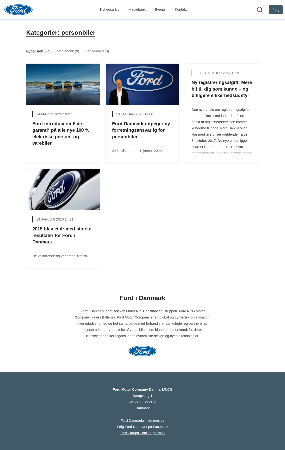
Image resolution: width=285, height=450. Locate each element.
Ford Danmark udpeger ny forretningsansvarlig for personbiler (141, 130)
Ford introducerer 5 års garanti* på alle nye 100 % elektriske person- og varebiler (60, 133)
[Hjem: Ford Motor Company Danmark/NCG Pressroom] (18, 9)
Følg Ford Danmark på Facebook (142, 427)
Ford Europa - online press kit (142, 433)
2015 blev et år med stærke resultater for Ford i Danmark (61, 235)
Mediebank (137, 9)
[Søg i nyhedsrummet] (260, 10)
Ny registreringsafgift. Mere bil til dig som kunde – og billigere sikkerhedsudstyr (222, 89)
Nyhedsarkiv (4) (38, 51)
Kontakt (181, 9)
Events (160, 9)
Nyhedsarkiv (109, 9)
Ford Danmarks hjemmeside (142, 420)
